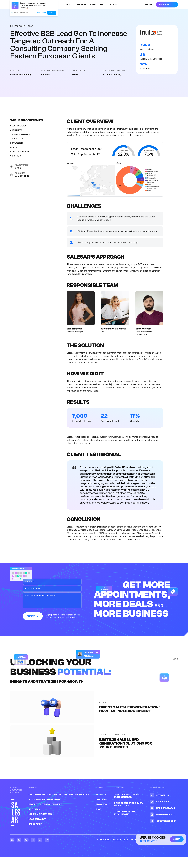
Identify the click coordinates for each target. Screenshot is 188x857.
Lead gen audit (37, 819)
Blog (98, 809)
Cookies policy (120, 840)
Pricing (148, 4)
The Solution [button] (17, 139)
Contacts (112, 4)
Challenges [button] (16, 130)
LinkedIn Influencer (40, 814)
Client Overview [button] (18, 126)
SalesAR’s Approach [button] (20, 134)
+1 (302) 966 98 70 (165, 814)
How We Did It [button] (16, 143)
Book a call (165, 4)
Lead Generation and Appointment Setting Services (59, 794)
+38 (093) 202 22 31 (166, 821)
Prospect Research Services (45, 804)
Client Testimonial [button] (19, 152)
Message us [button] (162, 795)
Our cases (101, 799)
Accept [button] (176, 839)
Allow (51, 12)
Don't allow (41, 12)
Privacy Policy (104, 840)
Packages (101, 804)
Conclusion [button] (16, 156)
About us (101, 794)
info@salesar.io (165, 808)
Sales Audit (35, 824)
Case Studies (96, 4)
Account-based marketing (44, 799)
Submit (31, 616)
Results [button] (14, 147)
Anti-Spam (34, 809)
